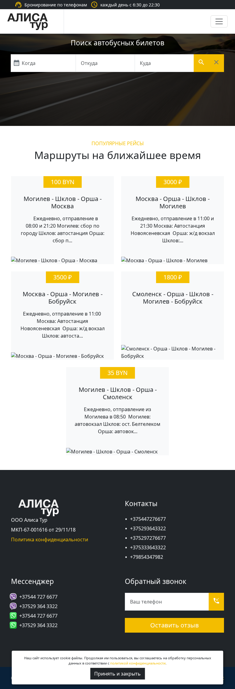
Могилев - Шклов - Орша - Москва (63, 202)
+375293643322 (148, 528)
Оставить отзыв (174, 625)
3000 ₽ (172, 182)
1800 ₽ (172, 277)
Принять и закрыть (117, 673)
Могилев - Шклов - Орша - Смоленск (118, 393)
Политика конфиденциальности (49, 539)
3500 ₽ (62, 277)
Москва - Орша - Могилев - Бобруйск (63, 297)
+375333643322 (148, 547)
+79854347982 (146, 557)
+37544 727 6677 (38, 596)
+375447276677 (148, 519)
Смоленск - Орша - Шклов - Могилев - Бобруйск (172, 297)
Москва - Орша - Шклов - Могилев (173, 202)
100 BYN (62, 182)
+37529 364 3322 (38, 606)
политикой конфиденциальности (138, 663)
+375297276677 (148, 538)
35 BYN (117, 373)
